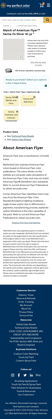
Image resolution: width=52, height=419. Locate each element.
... (13, 25)
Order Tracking (26, 301)
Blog (38, 375)
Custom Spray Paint (26, 360)
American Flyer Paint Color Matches (34, 25)
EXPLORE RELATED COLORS (38, 64)
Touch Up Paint (26, 357)
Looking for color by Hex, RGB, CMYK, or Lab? (26, 14)
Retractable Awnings (27, 403)
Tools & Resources (26, 391)
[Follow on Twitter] (25, 375)
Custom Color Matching (26, 353)
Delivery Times (26, 295)
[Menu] (48, 5)
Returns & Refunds (26, 298)
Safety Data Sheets (21, 139)
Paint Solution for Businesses (26, 387)
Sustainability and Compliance (26, 338)
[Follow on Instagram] (13, 375)
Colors (6, 26)
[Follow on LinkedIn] (31, 375)
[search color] (47, 20)
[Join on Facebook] (19, 375)
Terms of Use (26, 315)
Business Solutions (26, 349)
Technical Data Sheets (22, 136)
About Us (26, 308)
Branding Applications (26, 381)
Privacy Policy (26, 312)
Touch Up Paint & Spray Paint (26, 384)
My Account (26, 305)
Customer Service (26, 290)
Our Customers (26, 394)
